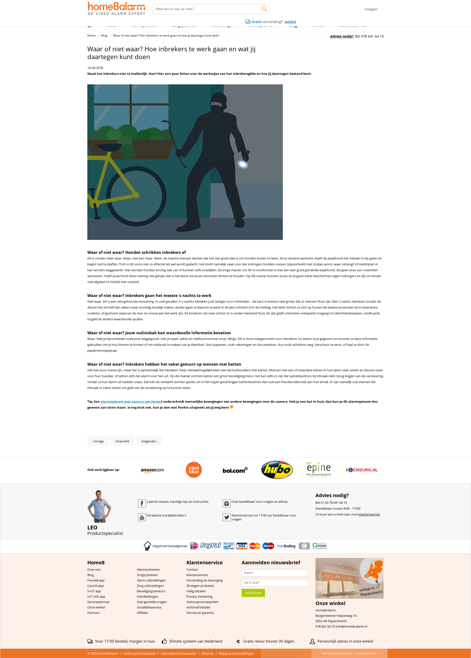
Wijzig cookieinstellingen (236, 653)
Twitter (227, 517)
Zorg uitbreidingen (150, 585)
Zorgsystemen (147, 575)
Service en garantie (200, 612)
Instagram (227, 503)
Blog (90, 575)
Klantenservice (197, 575)
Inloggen (371, 9)
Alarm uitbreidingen (151, 580)
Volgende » (149, 441)
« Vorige (98, 441)
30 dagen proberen (200, 585)
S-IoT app (94, 591)
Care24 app (95, 585)
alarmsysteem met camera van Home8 (131, 401)
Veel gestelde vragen (152, 602)
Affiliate (142, 612)
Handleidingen (147, 596)
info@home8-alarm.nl (351, 626)
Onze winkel (96, 607)
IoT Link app (96, 596)
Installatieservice (149, 607)
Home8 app (96, 580)
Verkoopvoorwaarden (202, 602)
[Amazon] (152, 470)
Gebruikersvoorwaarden (178, 653)
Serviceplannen (98, 602)
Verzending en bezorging (204, 580)
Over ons (94, 569)
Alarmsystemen (148, 569)
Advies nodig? (342, 36)
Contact (192, 569)
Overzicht (123, 441)
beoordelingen (366, 653)
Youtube (142, 517)
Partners (93, 612)
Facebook (142, 503)
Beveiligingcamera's (151, 591)
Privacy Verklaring (199, 596)
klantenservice (369, 514)
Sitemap (208, 653)
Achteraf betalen (198, 607)
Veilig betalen (196, 591)
